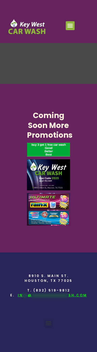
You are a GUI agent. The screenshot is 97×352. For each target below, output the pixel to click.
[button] (70, 25)
